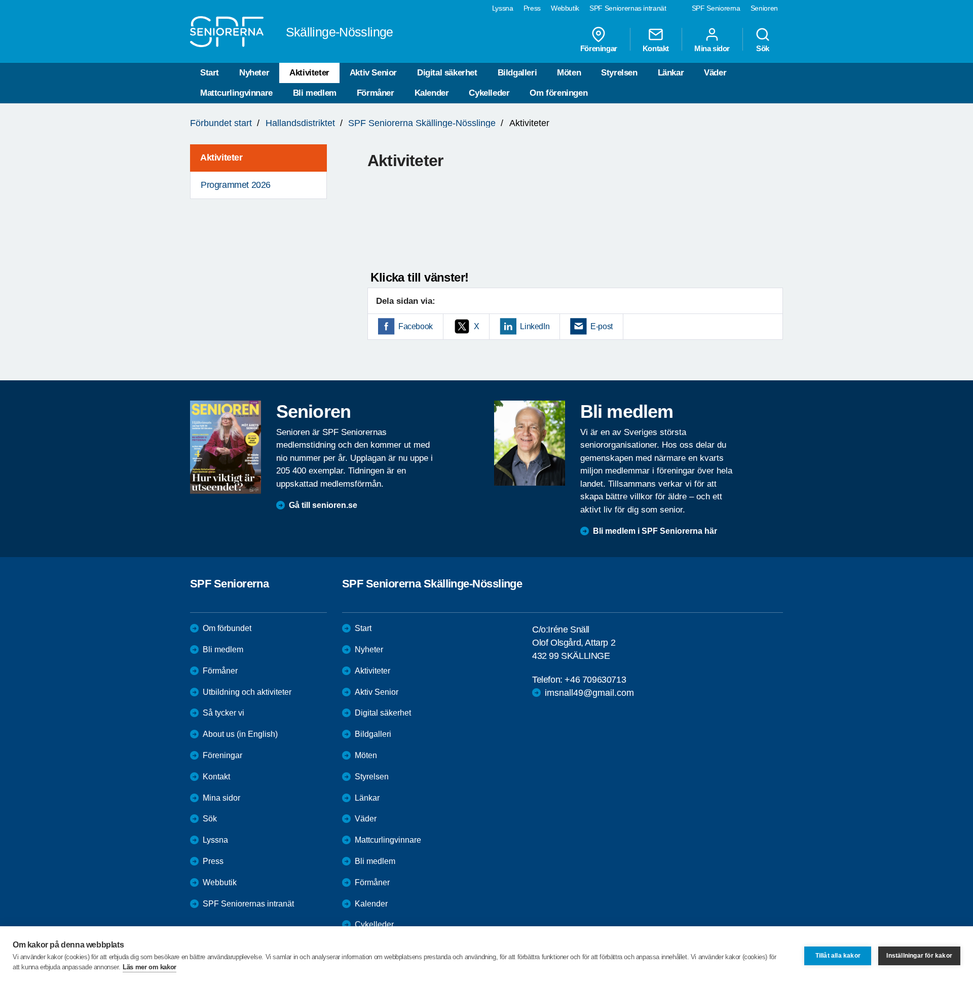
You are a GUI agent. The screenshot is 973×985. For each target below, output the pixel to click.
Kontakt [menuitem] (656, 48)
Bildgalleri (517, 72)
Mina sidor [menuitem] (712, 48)
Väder (715, 72)
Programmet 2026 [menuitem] (236, 185)
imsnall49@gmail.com (589, 693)
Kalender (432, 93)
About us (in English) (240, 734)
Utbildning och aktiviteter (247, 692)
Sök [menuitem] (762, 48)
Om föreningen (558, 93)
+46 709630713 (595, 680)
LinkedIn (534, 326)
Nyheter (254, 72)
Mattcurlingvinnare (236, 93)
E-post (601, 326)
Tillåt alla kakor (837, 955)
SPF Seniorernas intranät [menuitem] (627, 8)
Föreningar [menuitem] (598, 48)
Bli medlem (314, 93)
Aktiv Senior (373, 72)
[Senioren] (225, 447)
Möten (569, 72)
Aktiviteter (309, 72)
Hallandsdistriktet (300, 123)
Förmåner (375, 93)
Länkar (671, 72)
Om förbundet (227, 628)
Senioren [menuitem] (764, 8)
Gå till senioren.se (323, 505)
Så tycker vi (223, 712)
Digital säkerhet (447, 72)
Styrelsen (619, 72)
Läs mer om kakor (149, 967)
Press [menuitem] (532, 8)
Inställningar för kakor (919, 955)
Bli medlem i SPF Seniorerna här (655, 531)
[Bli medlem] (529, 443)
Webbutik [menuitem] (565, 8)
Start (209, 72)
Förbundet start (221, 123)
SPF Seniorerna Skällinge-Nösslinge (422, 123)
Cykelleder (489, 93)
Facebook (415, 326)
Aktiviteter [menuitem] (221, 157)
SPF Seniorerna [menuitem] (716, 8)
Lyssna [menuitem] (502, 8)
